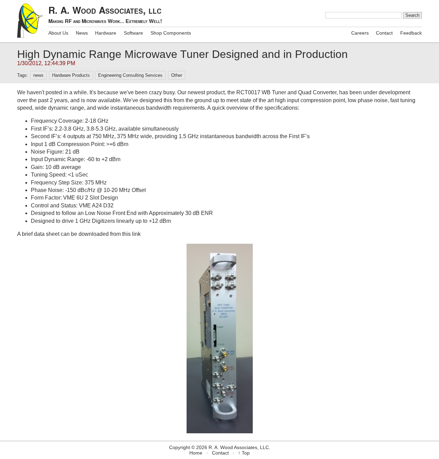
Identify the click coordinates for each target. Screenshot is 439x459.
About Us (58, 33)
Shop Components (171, 33)
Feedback (411, 33)
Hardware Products (71, 75)
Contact (384, 33)
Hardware (105, 33)
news (38, 75)
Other (176, 75)
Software (133, 33)
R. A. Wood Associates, (105, 14)
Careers (360, 33)
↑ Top (244, 453)
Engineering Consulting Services (130, 75)
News (82, 33)
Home (195, 453)
